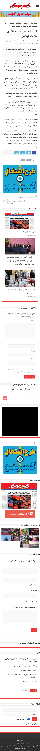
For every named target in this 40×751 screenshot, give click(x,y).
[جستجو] (5, 398)
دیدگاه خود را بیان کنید (29, 43)
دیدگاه (32, 320)
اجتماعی (25, 23)
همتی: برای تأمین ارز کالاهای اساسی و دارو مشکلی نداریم (21, 291)
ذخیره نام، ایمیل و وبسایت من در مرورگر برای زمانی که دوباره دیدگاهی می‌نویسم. (21, 370)
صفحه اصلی (34, 23)
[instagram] (17, 389)
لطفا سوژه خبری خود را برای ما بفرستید (25, 607)
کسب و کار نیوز (27, 60)
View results (25, 690)
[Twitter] (21, 389)
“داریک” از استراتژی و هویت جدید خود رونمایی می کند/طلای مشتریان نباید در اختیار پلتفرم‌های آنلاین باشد (21, 261)
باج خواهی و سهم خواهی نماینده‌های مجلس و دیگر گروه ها (21, 676)
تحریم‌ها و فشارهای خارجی (27, 681)
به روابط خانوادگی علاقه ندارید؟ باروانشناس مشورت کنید (17, 201)
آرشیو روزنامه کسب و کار (18, 514)
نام (33, 342)
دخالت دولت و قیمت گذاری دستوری (24, 666)
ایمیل (33, 350)
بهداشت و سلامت (15, 23)
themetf (20, 740)
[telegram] (13, 389)
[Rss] (29, 389)
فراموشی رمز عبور (31, 723)
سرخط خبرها (8, 41)
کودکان (23, 160)
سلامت (29, 160)
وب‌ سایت (32, 358)
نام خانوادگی (33, 585)
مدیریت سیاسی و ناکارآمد (28, 670)
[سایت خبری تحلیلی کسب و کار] (20, 5)
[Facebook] (25, 389)
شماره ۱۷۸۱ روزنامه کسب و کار (25, 196)
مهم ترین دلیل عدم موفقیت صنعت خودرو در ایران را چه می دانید (21, 660)
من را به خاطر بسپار (22, 719)
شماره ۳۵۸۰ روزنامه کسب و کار (24, 232)
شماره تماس (33, 590)
